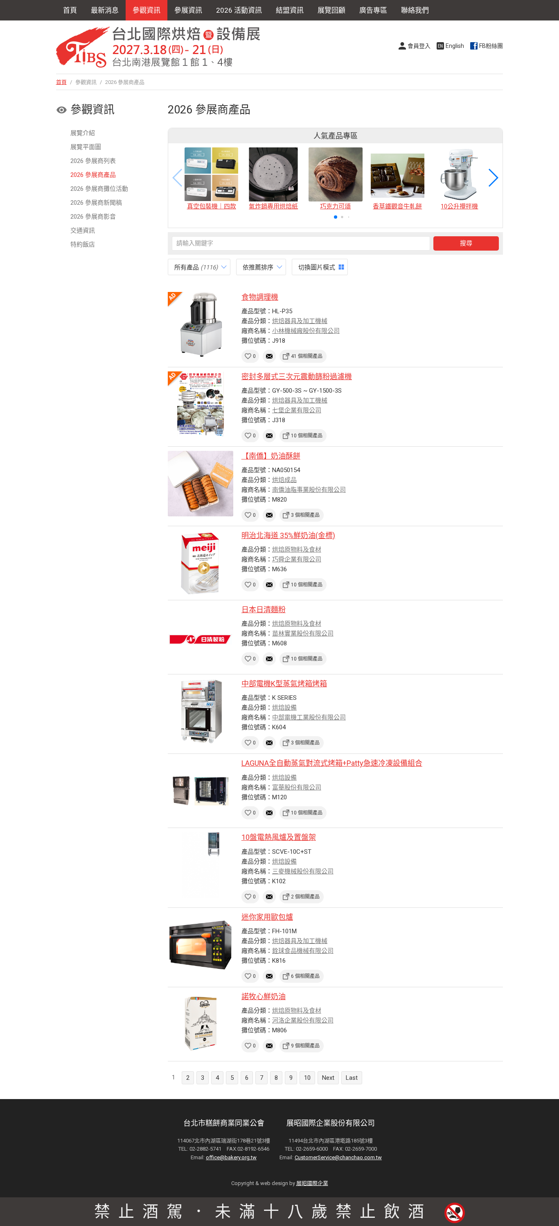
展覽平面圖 (85, 147)
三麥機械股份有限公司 (303, 871)
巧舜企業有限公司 (296, 559)
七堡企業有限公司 (296, 410)
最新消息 (105, 10)
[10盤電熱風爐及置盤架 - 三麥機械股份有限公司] (200, 865)
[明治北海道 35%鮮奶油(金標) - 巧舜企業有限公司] (200, 563)
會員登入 (419, 46)
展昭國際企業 (312, 1183)
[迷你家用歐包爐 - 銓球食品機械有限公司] (200, 944)
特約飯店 (82, 244)
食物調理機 (259, 297)
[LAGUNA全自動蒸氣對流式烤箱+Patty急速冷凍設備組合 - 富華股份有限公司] (200, 790)
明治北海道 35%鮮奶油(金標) (288, 535)
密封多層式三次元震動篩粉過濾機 (296, 376)
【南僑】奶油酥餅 (270, 456)
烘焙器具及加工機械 (299, 321)
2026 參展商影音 (93, 216)
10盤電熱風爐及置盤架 (278, 837)
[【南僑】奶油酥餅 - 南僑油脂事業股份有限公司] (200, 483)
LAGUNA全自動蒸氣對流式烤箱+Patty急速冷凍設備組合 (331, 763)
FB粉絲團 (491, 46)
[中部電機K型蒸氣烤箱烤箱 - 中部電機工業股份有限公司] (200, 711)
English (455, 46)
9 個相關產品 (305, 1046)
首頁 (70, 10)
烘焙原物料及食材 (296, 549)
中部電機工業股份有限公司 (309, 717)
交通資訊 (82, 230)
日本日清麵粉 (263, 609)
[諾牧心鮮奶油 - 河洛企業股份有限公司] (200, 1024)
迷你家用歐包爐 (267, 917)
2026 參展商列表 (93, 161)
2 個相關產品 (305, 897)
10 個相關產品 (306, 436)
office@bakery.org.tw (231, 1157)
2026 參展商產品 (93, 175)
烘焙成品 (284, 480)
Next (328, 1077)
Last (352, 1077)
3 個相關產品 (305, 515)
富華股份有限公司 (296, 787)
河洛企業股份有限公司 (303, 1020)
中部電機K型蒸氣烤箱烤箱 (284, 683)
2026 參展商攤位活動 (99, 188)
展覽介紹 (82, 133)
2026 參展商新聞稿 (96, 202)
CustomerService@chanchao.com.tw (338, 1157)
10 (307, 1077)
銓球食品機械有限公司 (303, 951)
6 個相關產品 (305, 976)
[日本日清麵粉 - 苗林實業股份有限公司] (200, 637)
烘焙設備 (284, 707)
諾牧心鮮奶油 (263, 996)
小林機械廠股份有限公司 (306, 331)
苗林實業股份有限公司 (303, 633)
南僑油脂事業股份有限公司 (309, 489)
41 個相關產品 (306, 356)
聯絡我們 (415, 10)
